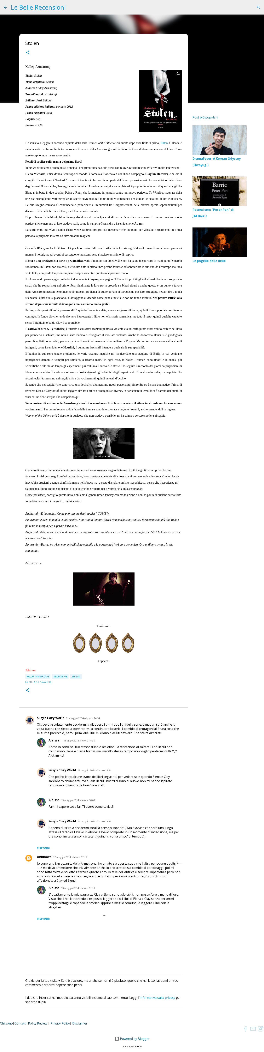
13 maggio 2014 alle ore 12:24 (94, 770)
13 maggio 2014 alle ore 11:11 (78, 888)
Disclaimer (79, 1023)
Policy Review (37, 1023)
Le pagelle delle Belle (209, 261)
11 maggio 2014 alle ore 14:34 (83, 718)
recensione (60, 676)
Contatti (20, 1023)
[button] (27, 53)
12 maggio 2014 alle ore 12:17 (70, 857)
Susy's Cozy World (50, 718)
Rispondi (43, 848)
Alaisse (54, 740)
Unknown (44, 857)
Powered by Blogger (134, 1039)
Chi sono (6, 1023)
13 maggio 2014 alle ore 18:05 (78, 800)
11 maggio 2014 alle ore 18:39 (78, 740)
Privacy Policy (60, 1023)
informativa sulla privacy (157, 997)
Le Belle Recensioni (38, 7)
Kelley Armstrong (38, 676)
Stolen (76, 676)
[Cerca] (258, 7)
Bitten (164, 143)
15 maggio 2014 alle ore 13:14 (94, 821)
